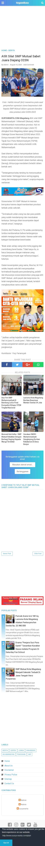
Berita (5, 750)
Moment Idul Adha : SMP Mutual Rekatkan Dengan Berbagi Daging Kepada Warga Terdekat (11, 438)
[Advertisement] (23, 29)
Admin (23, 800)
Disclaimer (9, 770)
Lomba (21, 750)
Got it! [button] (6, 843)
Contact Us (9, 783)
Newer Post (7, 554)
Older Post (38, 554)
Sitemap (8, 779)
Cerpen (13, 750)
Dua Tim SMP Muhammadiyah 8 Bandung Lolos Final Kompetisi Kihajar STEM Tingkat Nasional (11, 403)
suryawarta (23, 809)
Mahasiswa (30, 750)
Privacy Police (10, 774)
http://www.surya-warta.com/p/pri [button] (16, 835)
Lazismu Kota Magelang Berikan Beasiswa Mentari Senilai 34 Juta (33, 400)
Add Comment (29, 65)
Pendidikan (21, 754)
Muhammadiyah (8, 754)
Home (7, 761)
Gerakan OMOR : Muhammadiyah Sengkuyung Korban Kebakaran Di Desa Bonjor (31, 439)
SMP (29, 754)
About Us (8, 765)
